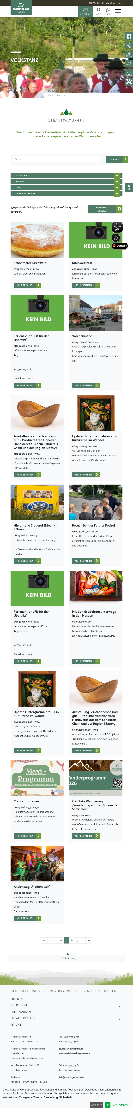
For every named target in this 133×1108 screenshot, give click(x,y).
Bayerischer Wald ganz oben (91, 90)
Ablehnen (96, 1105)
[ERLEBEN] (119, 1000)
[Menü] (117, 11)
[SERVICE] (119, 1026)
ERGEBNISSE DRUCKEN (102, 209)
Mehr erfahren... (121, 1105)
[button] (66, 175)
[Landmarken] (119, 1013)
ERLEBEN (17, 999)
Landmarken (21, 1012)
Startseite (53, 90)
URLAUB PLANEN (119, 90)
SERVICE (16, 1025)
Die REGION (19, 1005)
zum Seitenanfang (66, 958)
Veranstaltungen (57, 95)
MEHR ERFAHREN (25, 285)
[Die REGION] (119, 1006)
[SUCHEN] (114, 159)
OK (107, 1105)
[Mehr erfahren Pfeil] (38, 285)
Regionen (66, 90)
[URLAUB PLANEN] (119, 1019)
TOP (129, 189)
